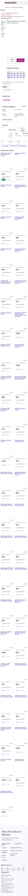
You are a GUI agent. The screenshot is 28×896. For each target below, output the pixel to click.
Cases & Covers (6, 15)
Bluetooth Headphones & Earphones (12, 16)
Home (3, 13)
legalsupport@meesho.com (7, 891)
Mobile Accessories (12, 13)
